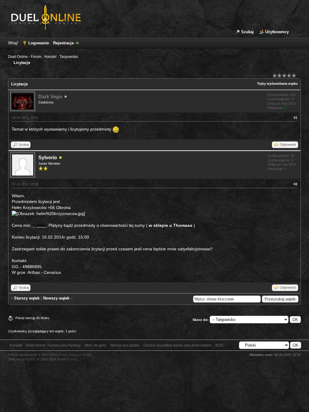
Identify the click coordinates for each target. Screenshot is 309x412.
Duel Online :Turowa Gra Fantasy (53, 345)
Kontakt (16, 345)
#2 (295, 184)
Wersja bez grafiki (124, 345)
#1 (295, 117)
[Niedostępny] (60, 158)
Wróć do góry (95, 345)
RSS (219, 345)
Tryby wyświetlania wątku (277, 83)
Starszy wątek (27, 298)
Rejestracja (63, 43)
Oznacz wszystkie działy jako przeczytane (177, 345)
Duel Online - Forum (24, 57)
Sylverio (47, 157)
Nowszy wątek (56, 298)
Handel (50, 57)
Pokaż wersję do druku (32, 318)
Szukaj (247, 32)
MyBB (30, 359)
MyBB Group (67, 359)
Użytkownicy (277, 32)
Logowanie (38, 43)
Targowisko (68, 57)
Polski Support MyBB (75, 355)
